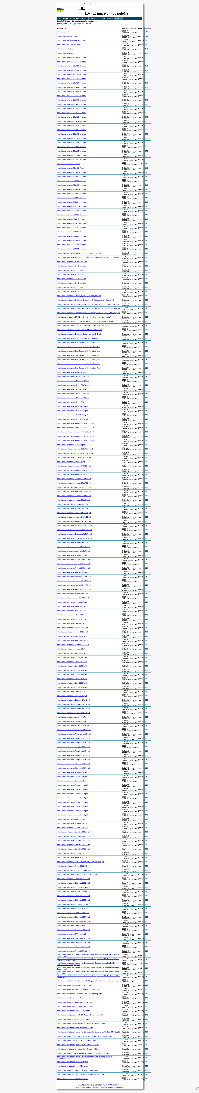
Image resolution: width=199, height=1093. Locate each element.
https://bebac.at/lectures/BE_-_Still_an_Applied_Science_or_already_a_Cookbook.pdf (88, 321)
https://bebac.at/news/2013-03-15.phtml (71, 134)
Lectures (93, 18)
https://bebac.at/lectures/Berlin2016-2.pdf (72, 662)
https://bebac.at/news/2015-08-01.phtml (71, 91)
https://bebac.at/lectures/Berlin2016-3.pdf (72, 666)
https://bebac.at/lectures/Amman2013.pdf (72, 555)
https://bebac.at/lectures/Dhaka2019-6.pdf (72, 806)
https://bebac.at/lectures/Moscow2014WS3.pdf (74, 585)
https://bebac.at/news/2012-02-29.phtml (71, 155)
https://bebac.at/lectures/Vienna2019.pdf (71, 819)
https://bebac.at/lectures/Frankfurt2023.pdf (72, 904)
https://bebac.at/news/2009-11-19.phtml (71, 181)
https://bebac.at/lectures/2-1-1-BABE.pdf (71, 266)
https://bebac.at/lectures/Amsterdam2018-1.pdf (74, 730)
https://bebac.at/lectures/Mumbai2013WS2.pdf (74, 517)
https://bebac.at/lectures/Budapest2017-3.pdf (73, 708)
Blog (115, 1084)
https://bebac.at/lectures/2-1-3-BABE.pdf (71, 274)
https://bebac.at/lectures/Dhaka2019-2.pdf (72, 789)
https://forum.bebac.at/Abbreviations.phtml (72, 1079)
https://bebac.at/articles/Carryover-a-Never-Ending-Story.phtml (79, 994)
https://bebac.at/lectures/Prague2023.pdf (72, 891)
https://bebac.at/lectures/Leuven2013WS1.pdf (73, 547)
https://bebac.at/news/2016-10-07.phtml (71, 83)
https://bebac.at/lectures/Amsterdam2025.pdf (73, 930)
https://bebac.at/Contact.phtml (68, 36)
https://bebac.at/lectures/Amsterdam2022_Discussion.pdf (78, 874)
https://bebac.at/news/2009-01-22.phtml (71, 193)
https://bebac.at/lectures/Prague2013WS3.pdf (73, 568)
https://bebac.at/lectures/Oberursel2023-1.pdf (73, 896)
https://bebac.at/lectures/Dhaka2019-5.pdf (72, 802)
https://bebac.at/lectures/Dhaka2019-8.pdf (72, 815)
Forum (65, 18)
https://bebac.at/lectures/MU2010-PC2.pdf (72, 411)
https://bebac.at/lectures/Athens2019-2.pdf (72, 828)
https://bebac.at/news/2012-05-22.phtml (71, 151)
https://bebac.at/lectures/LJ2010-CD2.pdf (72, 402)
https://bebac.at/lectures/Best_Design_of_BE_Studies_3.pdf (78, 351)
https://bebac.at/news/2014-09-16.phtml (71, 100)
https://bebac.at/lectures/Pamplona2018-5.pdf (73, 755)
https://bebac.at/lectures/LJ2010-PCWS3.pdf (73, 385)
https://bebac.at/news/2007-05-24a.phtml (72, 215)
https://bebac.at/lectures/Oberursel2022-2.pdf (73, 883)
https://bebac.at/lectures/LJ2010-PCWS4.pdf (73, 389)
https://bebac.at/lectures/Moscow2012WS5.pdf (74, 496)
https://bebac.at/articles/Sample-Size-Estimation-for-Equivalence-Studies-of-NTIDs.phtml (89, 1032)
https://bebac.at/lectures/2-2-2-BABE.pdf (71, 283)
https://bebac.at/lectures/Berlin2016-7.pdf (72, 683)
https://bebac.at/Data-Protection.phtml (71, 40)
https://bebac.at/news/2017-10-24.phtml (71, 66)
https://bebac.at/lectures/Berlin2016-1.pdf (72, 657)
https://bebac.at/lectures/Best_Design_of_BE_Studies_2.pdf (78, 347)
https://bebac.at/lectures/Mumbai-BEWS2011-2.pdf (75, 428)
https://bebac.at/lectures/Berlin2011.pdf (71, 462)
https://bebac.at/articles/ (65, 49)
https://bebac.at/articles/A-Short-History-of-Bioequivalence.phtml (80, 1074)
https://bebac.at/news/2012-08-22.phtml (71, 142)
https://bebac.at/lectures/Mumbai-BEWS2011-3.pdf (75, 432)
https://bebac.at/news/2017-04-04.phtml (71, 74)
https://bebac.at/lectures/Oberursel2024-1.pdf (73, 917)
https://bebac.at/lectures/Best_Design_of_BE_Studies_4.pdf (78, 355)
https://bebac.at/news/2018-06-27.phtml (71, 57)
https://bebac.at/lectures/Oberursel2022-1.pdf (73, 879)
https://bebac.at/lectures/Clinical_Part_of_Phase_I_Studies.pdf (79, 330)
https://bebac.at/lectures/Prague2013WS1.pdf (73, 559)
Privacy (110, 18)
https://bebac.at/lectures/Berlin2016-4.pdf (72, 670)
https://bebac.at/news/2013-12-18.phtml (71, 113)
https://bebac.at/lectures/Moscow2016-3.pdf (73, 645)
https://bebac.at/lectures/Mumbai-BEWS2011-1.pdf (75, 423)
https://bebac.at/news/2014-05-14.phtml (71, 104)
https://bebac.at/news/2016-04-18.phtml (71, 87)
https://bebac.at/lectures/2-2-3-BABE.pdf (71, 287)
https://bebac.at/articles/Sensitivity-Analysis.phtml (75, 1028)
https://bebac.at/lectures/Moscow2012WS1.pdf (74, 479)
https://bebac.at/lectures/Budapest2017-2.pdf (73, 704)
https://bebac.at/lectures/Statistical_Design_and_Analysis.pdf (79, 334)
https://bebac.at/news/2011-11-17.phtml (71, 168)
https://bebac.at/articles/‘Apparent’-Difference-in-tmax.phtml (78, 1070)
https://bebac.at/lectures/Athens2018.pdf (71, 781)
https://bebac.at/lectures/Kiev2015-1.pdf (71, 606)
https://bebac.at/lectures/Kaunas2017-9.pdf (72, 721)
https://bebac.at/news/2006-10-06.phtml (71, 223)
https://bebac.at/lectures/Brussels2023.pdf (72, 887)
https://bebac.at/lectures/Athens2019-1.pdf (72, 823)
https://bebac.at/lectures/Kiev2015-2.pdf (71, 611)
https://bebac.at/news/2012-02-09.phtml (71, 159)
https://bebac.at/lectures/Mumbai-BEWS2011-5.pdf (75, 440)
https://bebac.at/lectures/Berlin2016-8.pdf (72, 687)
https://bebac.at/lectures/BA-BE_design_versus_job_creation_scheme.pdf (84, 317)
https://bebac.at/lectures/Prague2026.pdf (72, 951)
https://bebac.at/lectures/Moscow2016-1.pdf (73, 636)
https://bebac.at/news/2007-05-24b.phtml (72, 211)
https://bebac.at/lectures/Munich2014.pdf (72, 572)
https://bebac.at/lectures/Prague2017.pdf (72, 696)
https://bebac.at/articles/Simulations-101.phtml (74, 985)
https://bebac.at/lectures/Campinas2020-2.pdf (73, 836)
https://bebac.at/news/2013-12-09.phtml (71, 117)
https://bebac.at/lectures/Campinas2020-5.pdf (73, 849)
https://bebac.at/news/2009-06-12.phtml (71, 189)
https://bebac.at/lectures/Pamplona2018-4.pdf (73, 751)
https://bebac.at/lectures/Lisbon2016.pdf (71, 619)
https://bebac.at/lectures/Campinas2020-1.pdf (73, 832)
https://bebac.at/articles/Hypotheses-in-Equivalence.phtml (78, 1045)
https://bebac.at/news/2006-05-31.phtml (71, 232)
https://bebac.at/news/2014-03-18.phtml (71, 108)
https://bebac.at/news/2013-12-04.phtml (71, 121)
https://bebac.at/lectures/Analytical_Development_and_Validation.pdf (82, 325)
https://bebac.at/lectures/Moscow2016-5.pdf (73, 653)
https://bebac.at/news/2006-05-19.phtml (71, 240)
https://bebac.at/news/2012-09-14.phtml (71, 138)
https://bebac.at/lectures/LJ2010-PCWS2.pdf (73, 381)
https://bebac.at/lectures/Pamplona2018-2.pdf (73, 742)
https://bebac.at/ (63, 32)
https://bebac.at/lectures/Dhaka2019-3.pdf (72, 794)
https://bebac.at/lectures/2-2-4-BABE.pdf (71, 291)
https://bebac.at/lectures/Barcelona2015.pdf (73, 598)
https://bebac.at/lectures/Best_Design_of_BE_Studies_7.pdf (78, 368)
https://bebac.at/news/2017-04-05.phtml (71, 70)
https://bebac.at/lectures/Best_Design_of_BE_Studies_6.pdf (78, 364)
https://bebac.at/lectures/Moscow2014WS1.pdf (74, 576)
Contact (102, 18)
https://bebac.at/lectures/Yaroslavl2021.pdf (72, 857)
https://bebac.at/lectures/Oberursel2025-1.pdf (73, 938)
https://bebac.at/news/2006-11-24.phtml (71, 219)
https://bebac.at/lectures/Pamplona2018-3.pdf (73, 747)
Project (119, 1085)
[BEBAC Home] (59, 18)
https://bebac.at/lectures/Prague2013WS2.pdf (73, 564)
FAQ (111, 1084)
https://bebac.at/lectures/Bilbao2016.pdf (71, 615)
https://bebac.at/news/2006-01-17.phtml (71, 249)
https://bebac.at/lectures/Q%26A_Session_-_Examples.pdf (78, 338)
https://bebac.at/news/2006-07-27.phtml (71, 228)
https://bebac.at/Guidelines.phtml (69, 45)
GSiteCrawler (95, 1087)
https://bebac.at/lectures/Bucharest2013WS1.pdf (74, 525)
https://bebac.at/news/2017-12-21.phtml (71, 62)
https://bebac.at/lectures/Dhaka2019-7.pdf (72, 811)
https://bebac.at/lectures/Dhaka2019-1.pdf (72, 785)
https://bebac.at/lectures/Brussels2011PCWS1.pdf (75, 449)
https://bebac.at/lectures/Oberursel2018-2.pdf (73, 768)
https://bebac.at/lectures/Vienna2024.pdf (71, 925)
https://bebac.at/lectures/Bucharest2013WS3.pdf (74, 534)
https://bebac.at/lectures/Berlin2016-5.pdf (72, 674)
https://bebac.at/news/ (65, 53)
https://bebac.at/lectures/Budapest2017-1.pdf (73, 700)
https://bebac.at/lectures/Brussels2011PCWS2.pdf (75, 453)
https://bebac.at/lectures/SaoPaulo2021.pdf (72, 853)
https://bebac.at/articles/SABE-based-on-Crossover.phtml (77, 1049)
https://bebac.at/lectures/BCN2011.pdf (71, 445)
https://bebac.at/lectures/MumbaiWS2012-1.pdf (74, 466)
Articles (84, 18)
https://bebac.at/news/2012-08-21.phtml (71, 147)
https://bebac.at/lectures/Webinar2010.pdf (72, 372)
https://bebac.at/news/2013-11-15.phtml (71, 125)
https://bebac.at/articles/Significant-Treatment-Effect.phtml (78, 989)
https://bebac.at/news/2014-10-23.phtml (71, 96)
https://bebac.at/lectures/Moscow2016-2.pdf (73, 640)
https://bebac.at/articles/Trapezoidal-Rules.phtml (74, 1002)
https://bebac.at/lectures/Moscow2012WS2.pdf (74, 483)
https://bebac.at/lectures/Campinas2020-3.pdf (73, 840)
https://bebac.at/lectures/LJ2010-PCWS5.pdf (73, 394)
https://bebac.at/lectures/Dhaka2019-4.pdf (72, 798)
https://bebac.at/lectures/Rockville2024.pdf (72, 908)
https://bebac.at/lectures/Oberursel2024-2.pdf (73, 921)
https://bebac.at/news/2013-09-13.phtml (71, 130)
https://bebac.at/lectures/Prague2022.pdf (72, 866)
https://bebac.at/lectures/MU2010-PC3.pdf (72, 415)
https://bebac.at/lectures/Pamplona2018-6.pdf (73, 759)
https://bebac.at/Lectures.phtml (68, 164)
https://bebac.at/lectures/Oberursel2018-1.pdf (73, 764)
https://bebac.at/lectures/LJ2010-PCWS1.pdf (73, 376)
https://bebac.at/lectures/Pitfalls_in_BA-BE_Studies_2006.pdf (79, 296)
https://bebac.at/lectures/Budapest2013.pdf (72, 542)
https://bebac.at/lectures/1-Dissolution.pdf (72, 262)
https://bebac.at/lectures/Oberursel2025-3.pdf (73, 947)
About (107, 1084)
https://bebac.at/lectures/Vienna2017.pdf (71, 691)
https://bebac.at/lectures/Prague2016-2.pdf (72, 632)
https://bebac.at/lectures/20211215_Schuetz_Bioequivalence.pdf (80, 862)
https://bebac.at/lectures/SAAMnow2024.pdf (73, 913)
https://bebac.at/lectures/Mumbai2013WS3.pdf (74, 521)
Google (102, 1084)
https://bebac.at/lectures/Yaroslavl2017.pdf (72, 717)
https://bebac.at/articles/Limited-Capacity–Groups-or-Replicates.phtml (82, 1053)
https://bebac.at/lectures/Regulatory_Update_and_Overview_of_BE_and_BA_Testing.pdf (89, 257)
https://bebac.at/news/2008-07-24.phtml (71, 198)
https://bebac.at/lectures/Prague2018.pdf (72, 777)
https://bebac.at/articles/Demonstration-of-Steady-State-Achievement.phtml (84, 1036)
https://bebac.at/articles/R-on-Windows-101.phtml (75, 1006)
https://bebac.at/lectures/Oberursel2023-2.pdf (73, 900)
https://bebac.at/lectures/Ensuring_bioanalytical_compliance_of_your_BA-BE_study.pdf (88, 308)
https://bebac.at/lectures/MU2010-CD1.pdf (72, 419)
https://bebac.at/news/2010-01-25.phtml (71, 176)
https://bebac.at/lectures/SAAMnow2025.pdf (73, 934)
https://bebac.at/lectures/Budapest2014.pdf (72, 594)
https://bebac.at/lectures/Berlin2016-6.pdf (72, 679)
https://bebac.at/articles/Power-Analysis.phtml (73, 1011)
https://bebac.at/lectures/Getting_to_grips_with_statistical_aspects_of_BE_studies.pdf (88, 304)
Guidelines (74, 18)
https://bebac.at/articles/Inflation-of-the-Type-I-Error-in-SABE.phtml (81, 1023)
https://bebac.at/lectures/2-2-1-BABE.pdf (71, 279)
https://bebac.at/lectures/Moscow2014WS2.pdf (74, 581)
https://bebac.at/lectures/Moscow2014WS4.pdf (74, 589)
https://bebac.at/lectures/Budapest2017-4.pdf (73, 713)
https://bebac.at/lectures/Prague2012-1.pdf (72, 504)
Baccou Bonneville (111, 1085)
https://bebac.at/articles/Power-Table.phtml (72, 1066)
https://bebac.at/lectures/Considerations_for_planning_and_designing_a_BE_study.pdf (88, 313)
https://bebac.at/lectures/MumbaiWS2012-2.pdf (74, 470)
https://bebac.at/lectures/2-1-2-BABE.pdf (71, 270)
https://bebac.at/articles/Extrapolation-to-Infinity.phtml (76, 1040)
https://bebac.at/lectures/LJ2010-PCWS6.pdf (73, 398)
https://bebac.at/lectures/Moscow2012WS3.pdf (74, 487)
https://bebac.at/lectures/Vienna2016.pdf (71, 623)
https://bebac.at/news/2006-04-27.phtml (71, 245)
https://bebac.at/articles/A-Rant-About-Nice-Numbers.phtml (78, 998)
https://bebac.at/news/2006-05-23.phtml (71, 236)
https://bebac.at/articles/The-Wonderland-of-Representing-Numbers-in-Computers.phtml (89, 981)
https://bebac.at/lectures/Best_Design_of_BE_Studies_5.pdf (78, 359)
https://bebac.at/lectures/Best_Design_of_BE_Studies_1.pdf (78, 342)
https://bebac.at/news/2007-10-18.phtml (71, 206)
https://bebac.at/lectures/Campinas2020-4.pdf (73, 845)
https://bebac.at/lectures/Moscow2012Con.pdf (73, 500)
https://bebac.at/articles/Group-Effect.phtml (72, 1062)
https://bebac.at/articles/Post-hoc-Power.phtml (73, 1019)
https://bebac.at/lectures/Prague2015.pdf (72, 602)
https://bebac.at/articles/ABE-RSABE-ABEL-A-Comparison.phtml (80, 1015)
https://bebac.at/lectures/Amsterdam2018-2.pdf (74, 734)
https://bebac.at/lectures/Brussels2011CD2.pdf (74, 457)
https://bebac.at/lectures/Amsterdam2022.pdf (73, 870)
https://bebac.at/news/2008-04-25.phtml (71, 202)
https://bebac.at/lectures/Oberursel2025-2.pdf (73, 942)
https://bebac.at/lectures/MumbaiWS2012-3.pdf (74, 474)
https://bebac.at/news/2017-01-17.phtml (71, 79)
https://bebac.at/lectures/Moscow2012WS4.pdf (74, 491)
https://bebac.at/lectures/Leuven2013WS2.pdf (73, 551)
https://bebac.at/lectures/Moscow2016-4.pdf (73, 649)
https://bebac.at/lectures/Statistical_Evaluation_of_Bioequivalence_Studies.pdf (85, 300)
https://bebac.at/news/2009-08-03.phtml (71, 185)
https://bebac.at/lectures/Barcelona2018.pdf (73, 725)
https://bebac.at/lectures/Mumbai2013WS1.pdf (74, 513)
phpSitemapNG (119, 1087)
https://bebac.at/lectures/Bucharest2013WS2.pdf (74, 530)
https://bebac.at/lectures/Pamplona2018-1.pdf (73, 738)
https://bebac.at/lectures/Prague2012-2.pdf (72, 508)
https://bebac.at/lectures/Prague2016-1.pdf (72, 628)
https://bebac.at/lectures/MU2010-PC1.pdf (72, 406)
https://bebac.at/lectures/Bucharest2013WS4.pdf (74, 538)
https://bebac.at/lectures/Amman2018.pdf (72, 772)
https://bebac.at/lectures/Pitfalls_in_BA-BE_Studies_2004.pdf (79, 253)
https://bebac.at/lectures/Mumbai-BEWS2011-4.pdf (75, 436)
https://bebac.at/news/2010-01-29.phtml (71, 172)
